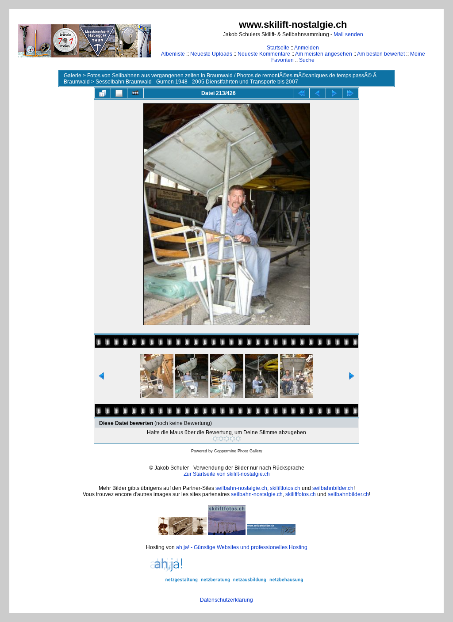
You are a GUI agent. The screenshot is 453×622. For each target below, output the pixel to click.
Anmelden (306, 48)
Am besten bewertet (381, 54)
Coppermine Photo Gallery (238, 451)
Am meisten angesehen (323, 54)
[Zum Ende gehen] (350, 93)
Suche (307, 60)
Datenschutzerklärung (226, 600)
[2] (221, 439)
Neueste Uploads (211, 54)
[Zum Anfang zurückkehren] (301, 93)
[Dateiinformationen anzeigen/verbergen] (119, 93)
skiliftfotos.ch (285, 488)
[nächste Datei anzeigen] (334, 93)
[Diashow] (135, 93)
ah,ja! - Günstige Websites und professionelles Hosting (241, 547)
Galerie (72, 75)
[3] (227, 439)
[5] (238, 439)
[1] (215, 439)
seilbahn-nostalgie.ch (241, 488)
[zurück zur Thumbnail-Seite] (103, 93)
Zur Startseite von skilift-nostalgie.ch (227, 474)
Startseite (278, 48)
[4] (232, 439)
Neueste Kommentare (264, 54)
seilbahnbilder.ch (332, 488)
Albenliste (173, 54)
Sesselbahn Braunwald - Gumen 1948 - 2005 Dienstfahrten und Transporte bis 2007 (197, 82)
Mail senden (348, 34)
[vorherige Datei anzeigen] (318, 93)
